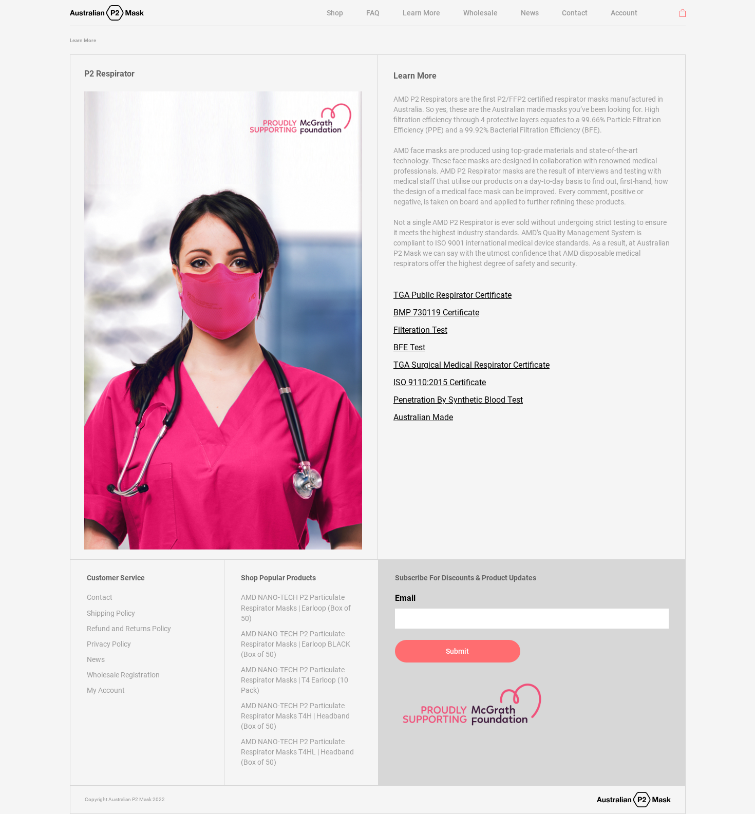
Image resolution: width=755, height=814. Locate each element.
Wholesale (480, 13)
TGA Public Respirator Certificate (452, 295)
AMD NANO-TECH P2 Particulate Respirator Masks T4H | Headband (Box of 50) (295, 716)
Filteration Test (420, 330)
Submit (457, 651)
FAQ (373, 13)
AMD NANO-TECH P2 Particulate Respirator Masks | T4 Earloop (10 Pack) (294, 680)
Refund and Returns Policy (129, 628)
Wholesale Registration (123, 675)
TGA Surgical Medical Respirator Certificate (471, 365)
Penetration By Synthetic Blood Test (458, 400)
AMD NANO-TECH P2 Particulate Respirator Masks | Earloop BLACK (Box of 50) (295, 644)
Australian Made (423, 417)
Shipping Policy (111, 613)
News (530, 13)
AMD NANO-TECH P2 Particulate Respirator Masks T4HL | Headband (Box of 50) (297, 751)
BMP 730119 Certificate (436, 312)
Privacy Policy (109, 644)
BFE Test (409, 347)
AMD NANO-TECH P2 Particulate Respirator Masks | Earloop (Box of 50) (296, 607)
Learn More (421, 13)
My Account (106, 690)
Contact (575, 13)
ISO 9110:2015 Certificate (439, 382)
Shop (335, 13)
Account (624, 13)
